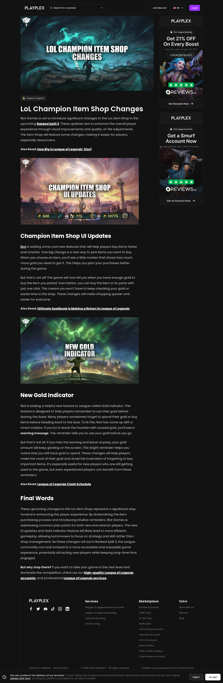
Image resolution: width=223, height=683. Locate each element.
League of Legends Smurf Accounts (104, 607)
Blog (181, 618)
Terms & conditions (40, 668)
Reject (196, 677)
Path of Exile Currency (151, 651)
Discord (183, 612)
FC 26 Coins (145, 618)
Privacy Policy (60, 668)
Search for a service (65, 7)
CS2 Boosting (92, 623)
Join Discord (159, 7)
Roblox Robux (146, 645)
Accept (213, 677)
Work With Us (186, 607)
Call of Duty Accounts (151, 629)
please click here (20, 678)
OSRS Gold (145, 612)
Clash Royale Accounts (152, 656)
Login (195, 7)
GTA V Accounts (148, 640)
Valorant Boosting (95, 618)
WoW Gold (145, 623)
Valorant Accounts (149, 634)
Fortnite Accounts (149, 607)
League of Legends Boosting (101, 612)
